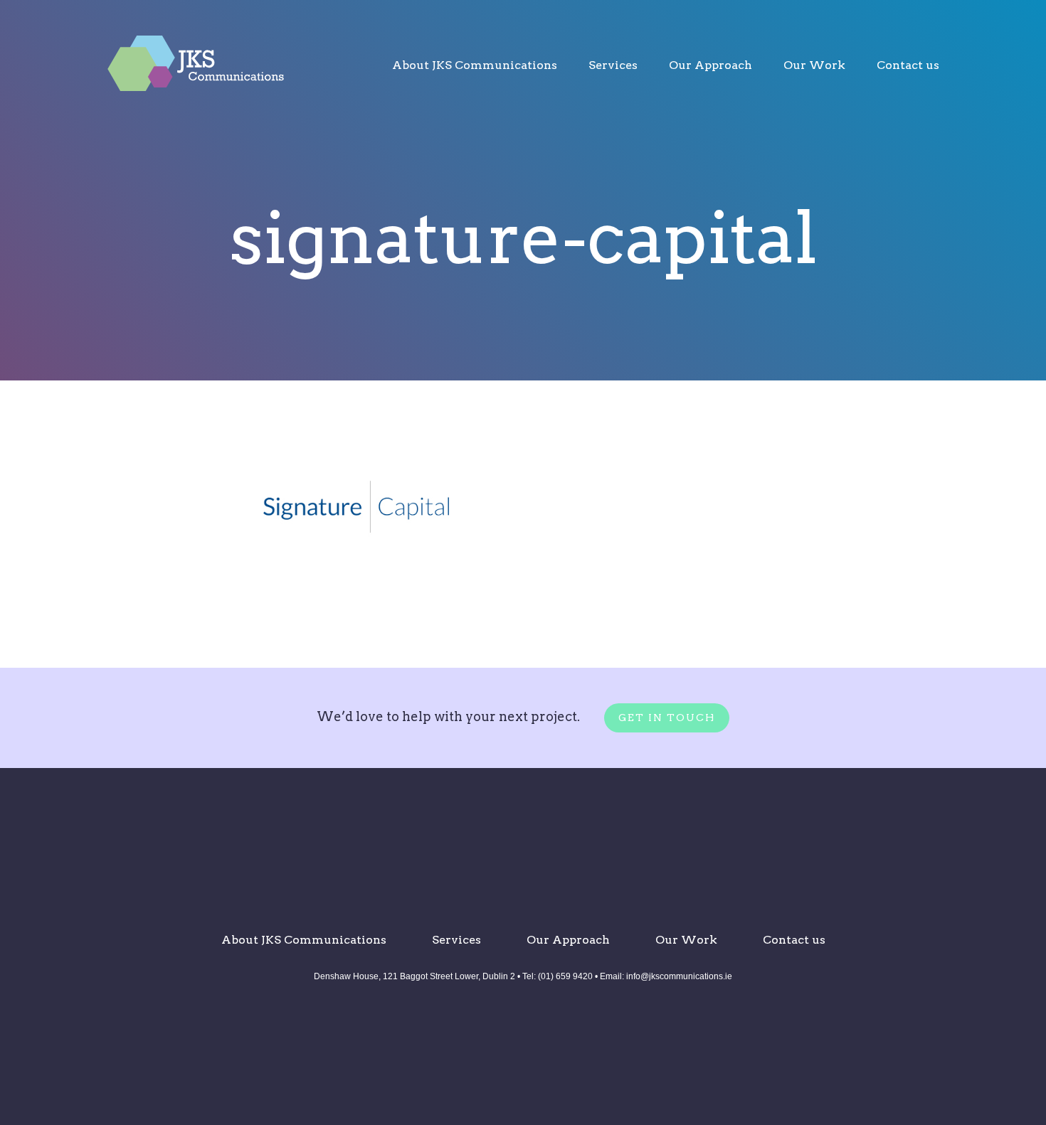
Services (613, 65)
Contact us (908, 65)
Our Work (814, 65)
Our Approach (710, 65)
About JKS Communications (474, 65)
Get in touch (666, 717)
